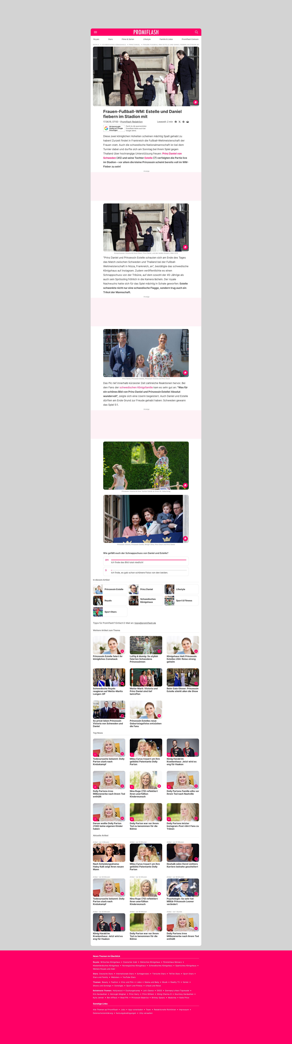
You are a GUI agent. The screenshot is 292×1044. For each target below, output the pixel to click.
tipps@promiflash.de (145, 623)
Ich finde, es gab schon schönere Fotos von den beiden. (139, 572)
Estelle (149, 157)
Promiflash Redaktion (131, 121)
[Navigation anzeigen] (95, 32)
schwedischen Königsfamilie (136, 387)
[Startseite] (146, 32)
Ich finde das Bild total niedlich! (127, 562)
